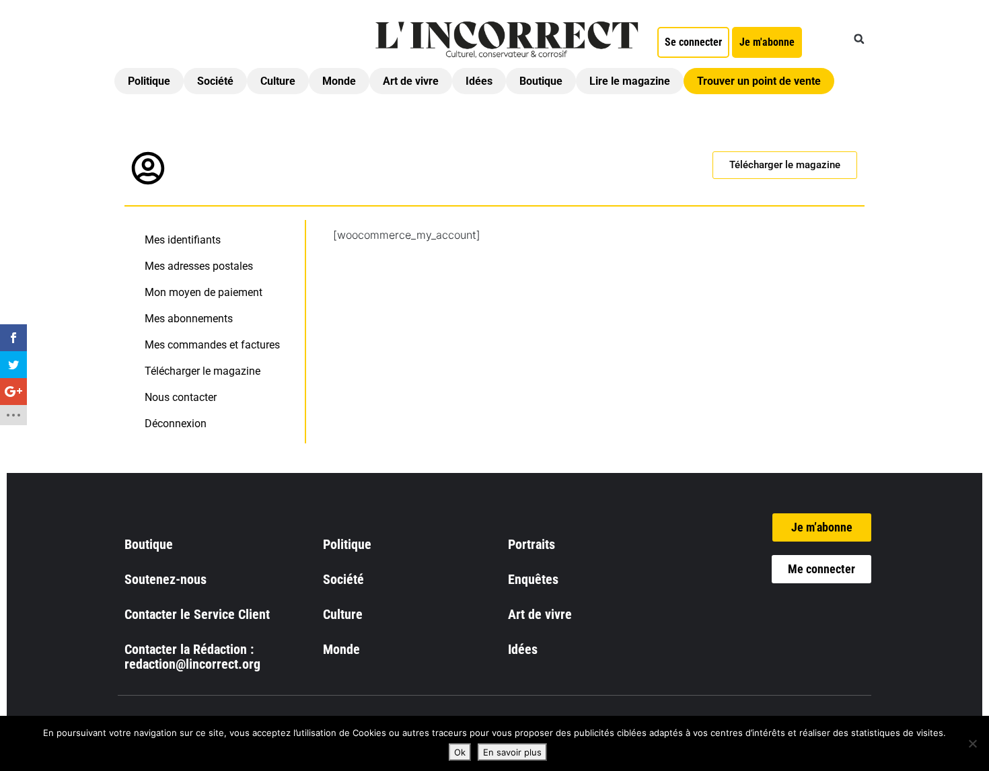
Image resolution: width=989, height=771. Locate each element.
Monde (339, 81)
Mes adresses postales (199, 266)
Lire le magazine (629, 81)
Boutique (540, 81)
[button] (859, 39)
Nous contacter (181, 397)
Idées (479, 81)
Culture (277, 81)
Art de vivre (411, 81)
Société (215, 81)
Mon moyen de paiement (203, 292)
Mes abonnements (189, 318)
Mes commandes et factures (212, 344)
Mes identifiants (183, 239)
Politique (149, 81)
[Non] (972, 743)
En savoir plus (512, 752)
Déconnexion (176, 423)
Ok (460, 752)
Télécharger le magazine (202, 371)
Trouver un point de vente (759, 81)
